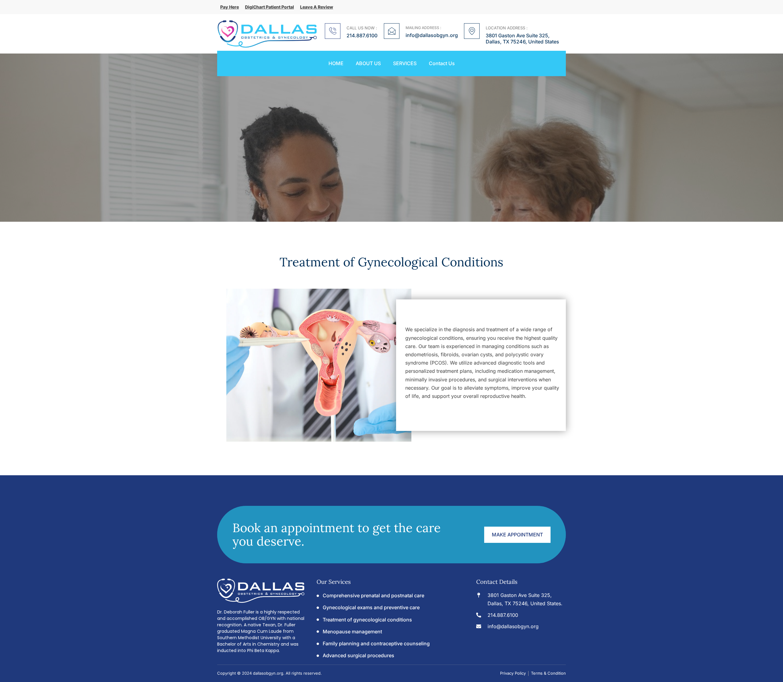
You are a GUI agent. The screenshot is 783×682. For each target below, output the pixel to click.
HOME (335, 63)
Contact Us (442, 63)
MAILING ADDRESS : (423, 27)
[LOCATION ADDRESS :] (472, 31)
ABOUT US (368, 63)
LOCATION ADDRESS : (507, 27)
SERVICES (405, 63)
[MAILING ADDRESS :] (391, 31)
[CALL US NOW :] (332, 31)
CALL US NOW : (362, 27)
